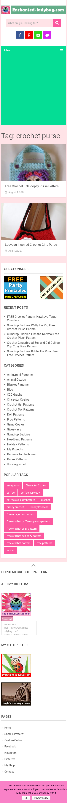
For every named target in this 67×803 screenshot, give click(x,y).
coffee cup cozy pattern (21, 499)
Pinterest (9, 759)
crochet (45, 499)
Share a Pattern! (14, 733)
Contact (9, 771)
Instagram (10, 752)
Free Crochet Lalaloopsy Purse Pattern (32, 186)
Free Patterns (16, 419)
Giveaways (14, 429)
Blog (10, 389)
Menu (7, 50)
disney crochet (15, 507)
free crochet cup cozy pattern (24, 535)
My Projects (15, 449)
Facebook (10, 746)
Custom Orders (13, 740)
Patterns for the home (21, 454)
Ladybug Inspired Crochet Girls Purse (31, 244)
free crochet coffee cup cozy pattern (28, 521)
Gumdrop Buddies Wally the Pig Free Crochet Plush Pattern (31, 327)
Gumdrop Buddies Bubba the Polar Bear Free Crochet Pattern (32, 353)
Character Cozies (18, 399)
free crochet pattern (19, 543)
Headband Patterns (19, 439)
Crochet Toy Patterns (20, 409)
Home (8, 727)
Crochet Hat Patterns (20, 404)
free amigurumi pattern (20, 514)
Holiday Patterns (18, 444)
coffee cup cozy (30, 492)
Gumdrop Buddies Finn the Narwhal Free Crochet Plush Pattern (33, 335)
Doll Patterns (15, 414)
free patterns (44, 543)
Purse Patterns (17, 459)
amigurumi (13, 485)
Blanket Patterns (18, 384)
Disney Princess (39, 507)
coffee (11, 492)
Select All (7, 619)
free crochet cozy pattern (22, 528)
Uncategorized (16, 464)
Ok (26, 798)
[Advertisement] (33, 89)
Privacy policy (41, 798)
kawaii (10, 550)
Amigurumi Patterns (20, 374)
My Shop (9, 765)
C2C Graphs (14, 394)
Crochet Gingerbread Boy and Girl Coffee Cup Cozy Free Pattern (33, 344)
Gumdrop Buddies (18, 434)
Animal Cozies (16, 379)
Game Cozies (16, 424)
